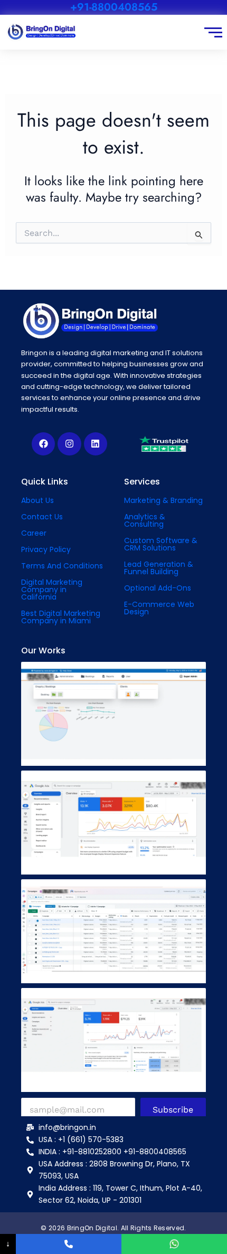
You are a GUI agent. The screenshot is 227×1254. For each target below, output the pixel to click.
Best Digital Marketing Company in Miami (60, 617)
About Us (37, 500)
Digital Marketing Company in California (51, 589)
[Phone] (68, 1244)
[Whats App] (174, 1244)
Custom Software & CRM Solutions (160, 544)
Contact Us (42, 516)
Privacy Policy (46, 549)
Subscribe (173, 1110)
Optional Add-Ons (157, 588)
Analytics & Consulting (144, 520)
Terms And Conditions (62, 565)
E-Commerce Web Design (159, 608)
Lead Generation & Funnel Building (158, 568)
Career (33, 533)
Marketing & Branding (163, 500)
